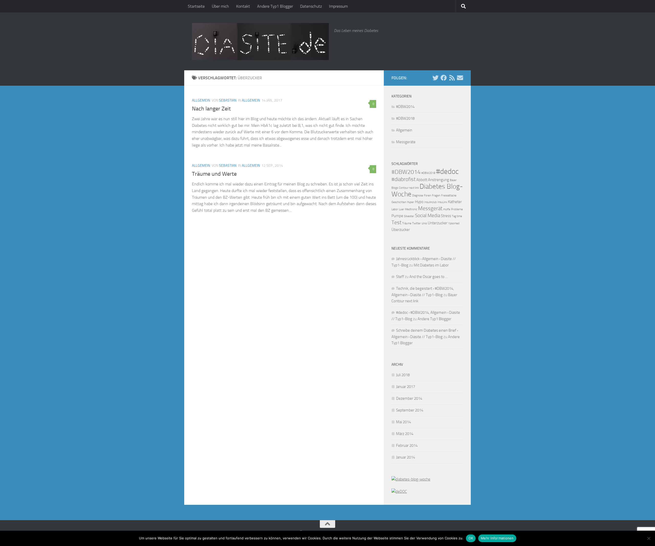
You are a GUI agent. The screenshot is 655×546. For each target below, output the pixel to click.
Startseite (196, 6)
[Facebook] (444, 78)
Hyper (410, 202)
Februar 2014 (407, 445)
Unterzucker (437, 223)
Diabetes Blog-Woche (427, 190)
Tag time (457, 216)
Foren (427, 195)
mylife (446, 209)
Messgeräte (406, 142)
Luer (401, 209)
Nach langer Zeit (211, 108)
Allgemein (201, 100)
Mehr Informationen (497, 538)
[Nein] (648, 538)
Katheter (455, 201)
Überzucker (400, 229)
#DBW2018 (405, 118)
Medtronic (411, 209)
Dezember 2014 (409, 398)
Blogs (394, 188)
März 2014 (404, 433)
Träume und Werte (214, 174)
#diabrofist (403, 179)
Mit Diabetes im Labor (431, 265)
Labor (394, 209)
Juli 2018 (403, 375)
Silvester (409, 216)
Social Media (427, 215)
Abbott (421, 179)
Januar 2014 (405, 457)
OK (470, 538)
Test (396, 222)
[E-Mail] (460, 78)
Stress (446, 216)
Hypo (419, 201)
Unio (424, 223)
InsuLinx (442, 202)
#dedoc (447, 171)
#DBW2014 (405, 106)
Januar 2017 (405, 386)
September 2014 (409, 410)
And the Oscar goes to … (428, 276)
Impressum (338, 6)
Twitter (416, 223)
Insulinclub (430, 202)
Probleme (457, 209)
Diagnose (417, 195)
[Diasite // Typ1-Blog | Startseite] (260, 41)
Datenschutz (311, 6)
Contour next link (409, 188)
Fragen (436, 195)
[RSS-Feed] (452, 78)
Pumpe (397, 216)
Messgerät (430, 208)
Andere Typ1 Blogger (275, 6)
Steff (400, 276)
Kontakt (243, 6)
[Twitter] (435, 78)
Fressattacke (448, 195)
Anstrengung (438, 179)
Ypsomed (454, 223)
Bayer (453, 180)
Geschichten (398, 202)
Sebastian (227, 100)
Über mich (220, 6)
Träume (406, 223)
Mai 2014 (403, 422)
